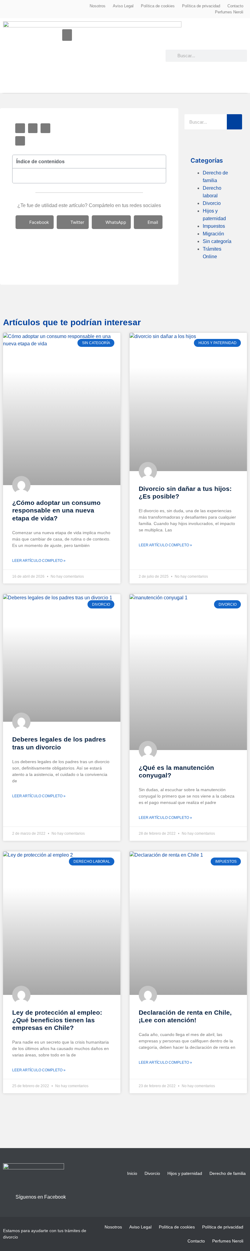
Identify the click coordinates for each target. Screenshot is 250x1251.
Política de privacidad (201, 6)
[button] (67, 35)
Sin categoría (217, 241)
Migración (213, 233)
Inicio (132, 1173)
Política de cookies (158, 6)
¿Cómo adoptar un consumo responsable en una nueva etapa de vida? (56, 510)
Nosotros (97, 6)
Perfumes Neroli (229, 12)
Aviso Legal (123, 6)
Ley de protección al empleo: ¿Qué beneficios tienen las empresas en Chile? (57, 1020)
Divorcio (212, 203)
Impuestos (214, 226)
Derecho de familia (227, 1173)
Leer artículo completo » (39, 561)
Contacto (235, 6)
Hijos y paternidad (184, 1173)
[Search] (234, 121)
